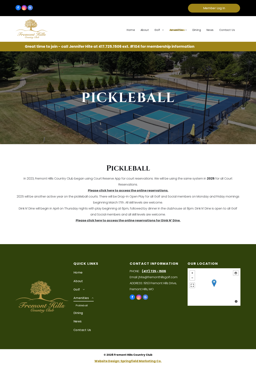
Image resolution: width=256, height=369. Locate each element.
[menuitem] (131, 30)
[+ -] (214, 287)
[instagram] (24, 8)
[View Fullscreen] (192, 285)
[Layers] (235, 273)
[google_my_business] (30, 8)
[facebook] (18, 8)
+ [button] (192, 273)
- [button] (192, 277)
